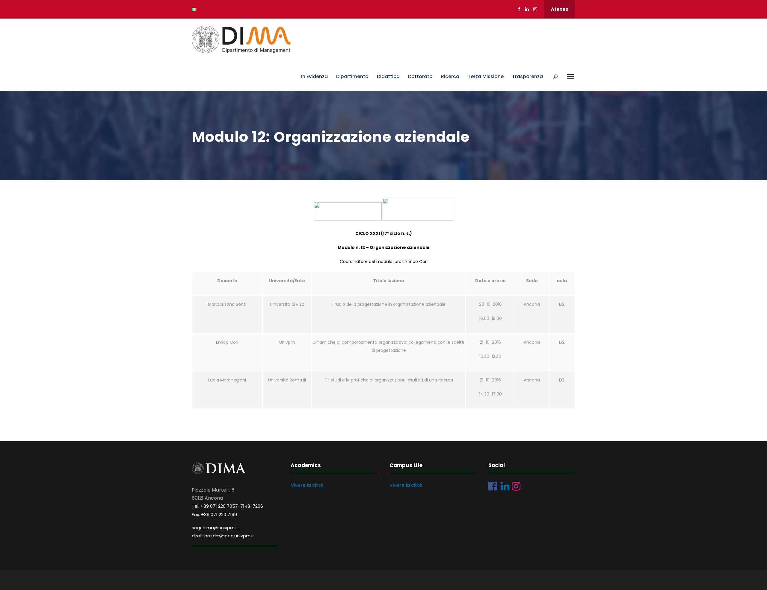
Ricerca (450, 76)
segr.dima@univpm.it (215, 527)
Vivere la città (307, 485)
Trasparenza (527, 76)
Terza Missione (486, 76)
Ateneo (559, 9)
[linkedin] (527, 9)
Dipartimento (352, 76)
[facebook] (519, 9)
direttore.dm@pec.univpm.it (223, 536)
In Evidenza (314, 76)
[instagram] (535, 9)
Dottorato (420, 76)
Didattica (388, 76)
